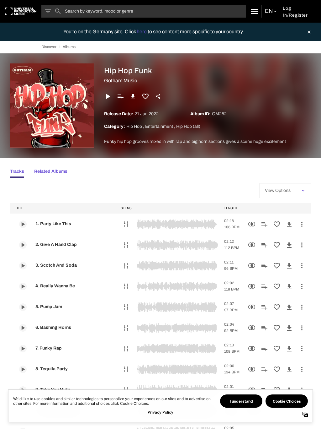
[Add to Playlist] (120, 96)
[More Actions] (302, 224)
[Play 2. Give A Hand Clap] (22, 245)
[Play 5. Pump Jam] (22, 307)
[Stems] (126, 224)
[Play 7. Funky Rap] (22, 348)
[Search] (253, 11)
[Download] (133, 96)
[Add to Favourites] (145, 96)
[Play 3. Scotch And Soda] (22, 265)
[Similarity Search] (251, 224)
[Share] (158, 96)
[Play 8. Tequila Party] (22, 369)
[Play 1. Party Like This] (22, 224)
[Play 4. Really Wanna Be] (22, 286)
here (142, 31)
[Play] (108, 96)
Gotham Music (120, 80)
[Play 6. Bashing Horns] (22, 327)
